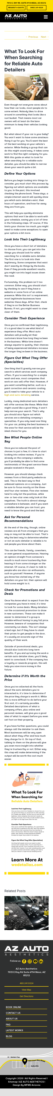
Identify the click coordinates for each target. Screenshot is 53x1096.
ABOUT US (12, 1018)
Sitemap (12, 1081)
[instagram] (30, 961)
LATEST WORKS (14, 1030)
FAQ (8, 1024)
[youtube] (35, 961)
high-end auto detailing (17, 395)
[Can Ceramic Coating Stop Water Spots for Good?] (26, 897)
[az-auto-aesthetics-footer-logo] (26, 947)
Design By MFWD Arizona (26, 1085)
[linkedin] (41, 961)
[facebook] (24, 961)
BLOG (9, 1036)
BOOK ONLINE (13, 1007)
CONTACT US (13, 1012)
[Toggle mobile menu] (46, 17)
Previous (33, 36)
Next (43, 36)
